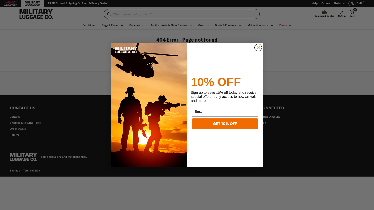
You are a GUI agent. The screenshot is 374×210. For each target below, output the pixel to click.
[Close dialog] (258, 47)
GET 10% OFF (225, 123)
